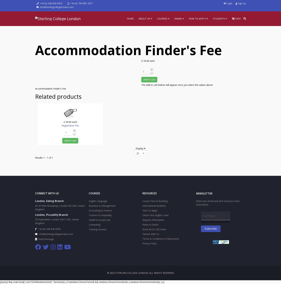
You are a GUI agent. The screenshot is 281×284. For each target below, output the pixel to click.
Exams (178, 18)
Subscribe (211, 228)
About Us (144, 18)
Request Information (153, 219)
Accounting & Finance (100, 210)
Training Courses (98, 229)
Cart (237, 18)
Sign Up (241, 3)
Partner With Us (150, 234)
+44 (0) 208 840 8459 (51, 3)
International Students (154, 205)
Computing (94, 224)
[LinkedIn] (60, 247)
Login (229, 3)
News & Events (150, 224)
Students (219, 18)
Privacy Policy (149, 243)
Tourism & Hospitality (100, 215)
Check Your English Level (155, 215)
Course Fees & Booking (154, 201)
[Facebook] (38, 247)
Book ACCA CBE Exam (154, 229)
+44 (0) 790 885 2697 (81, 3)
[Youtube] (67, 247)
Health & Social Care (99, 219)
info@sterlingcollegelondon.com (57, 7)
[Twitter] (46, 247)
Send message (46, 239)
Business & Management (102, 205)
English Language (98, 201)
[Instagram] (53, 247)
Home (130, 18)
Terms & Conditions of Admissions (160, 238)
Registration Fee (70, 125)
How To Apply (197, 18)
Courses (162, 18)
